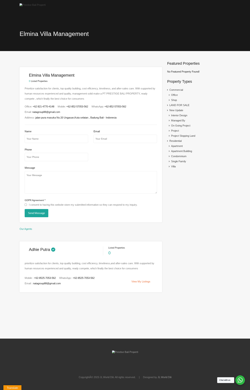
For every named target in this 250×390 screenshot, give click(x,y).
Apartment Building (181, 151)
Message (30, 167)
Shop (174, 100)
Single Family (178, 161)
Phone (28, 149)
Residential (175, 140)
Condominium (179, 156)
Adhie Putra (39, 249)
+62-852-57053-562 (77, 106)
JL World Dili (164, 377)
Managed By (178, 120)
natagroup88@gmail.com (46, 111)
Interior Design (179, 115)
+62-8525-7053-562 (45, 277)
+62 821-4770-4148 (43, 106)
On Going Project (180, 125)
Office (174, 94)
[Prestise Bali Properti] (33, 4)
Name (28, 131)
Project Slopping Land (183, 135)
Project (175, 130)
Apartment (177, 146)
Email (97, 131)
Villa (173, 166)
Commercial (176, 89)
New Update (176, 110)
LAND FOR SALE (179, 105)
